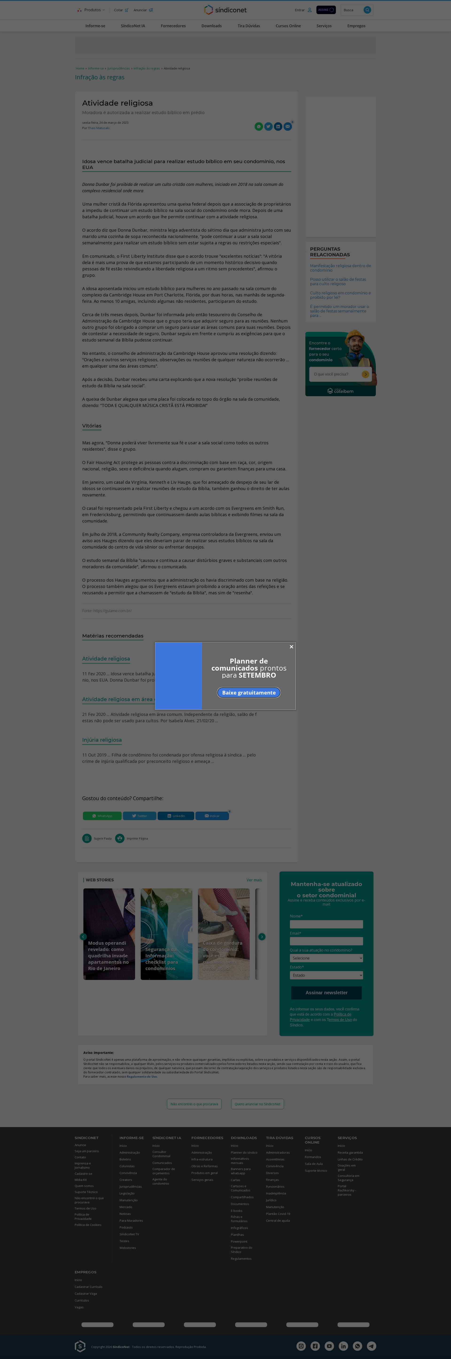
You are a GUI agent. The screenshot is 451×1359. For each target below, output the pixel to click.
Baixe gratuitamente (249, 692)
